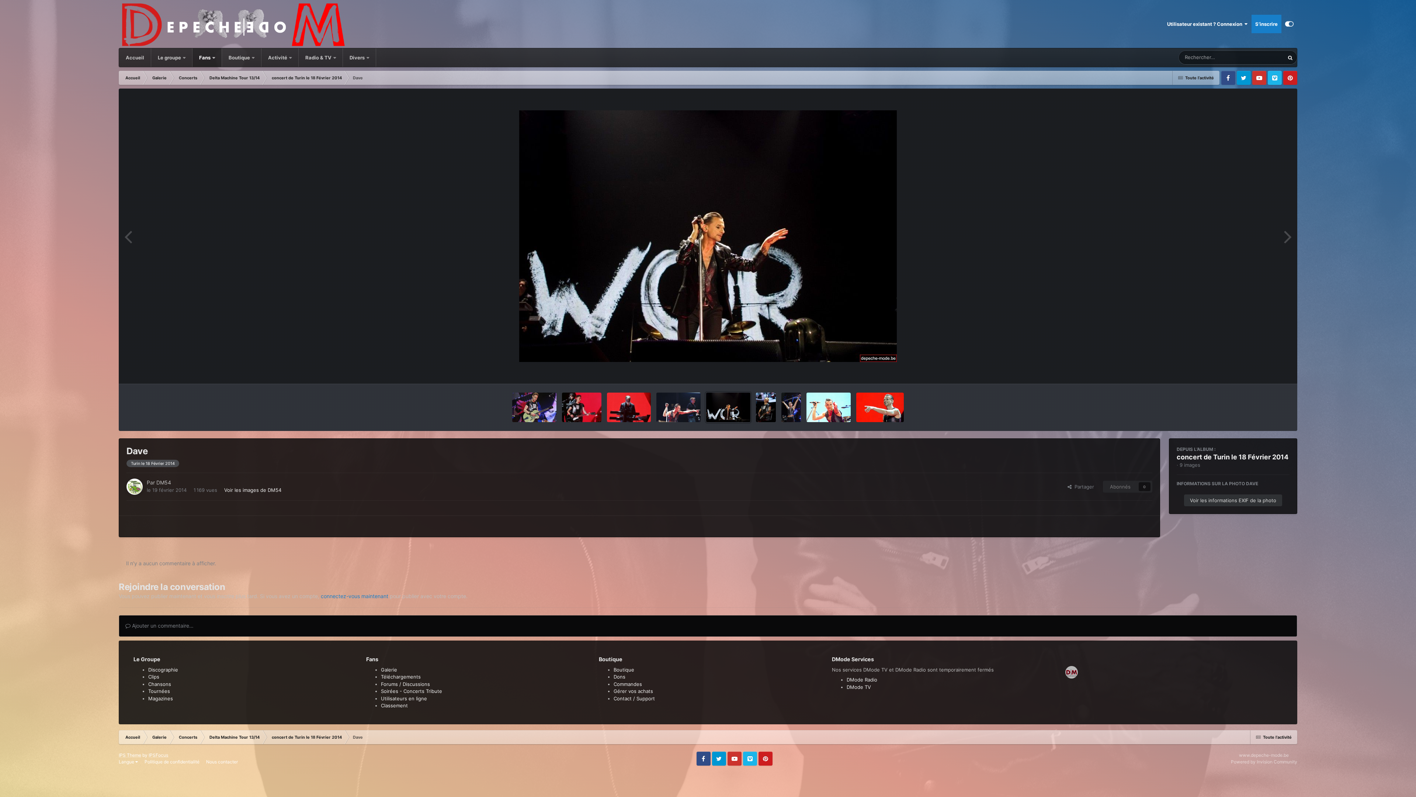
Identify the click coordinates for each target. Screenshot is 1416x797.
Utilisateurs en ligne (404, 698)
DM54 (163, 482)
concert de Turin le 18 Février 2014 (1232, 457)
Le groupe (170, 58)
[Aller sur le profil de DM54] (134, 487)
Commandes (628, 684)
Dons (619, 677)
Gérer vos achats (633, 691)
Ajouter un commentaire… (162, 625)
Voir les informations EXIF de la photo (1233, 500)
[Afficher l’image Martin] (534, 407)
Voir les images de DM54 (252, 490)
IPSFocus (158, 755)
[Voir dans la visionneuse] (708, 236)
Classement (394, 705)
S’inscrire (1266, 24)
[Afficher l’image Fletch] (629, 407)
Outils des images (1260, 370)
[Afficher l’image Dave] (678, 407)
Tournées (159, 691)
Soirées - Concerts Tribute (411, 691)
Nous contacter (222, 762)
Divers (358, 58)
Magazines (160, 698)
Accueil (135, 58)
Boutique (239, 58)
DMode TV (859, 687)
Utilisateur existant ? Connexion (1206, 24)
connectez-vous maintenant (354, 596)
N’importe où (1261, 57)
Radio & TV (319, 58)
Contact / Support (634, 698)
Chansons (159, 684)
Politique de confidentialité (172, 762)
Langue (127, 762)
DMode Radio (862, 680)
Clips (153, 677)
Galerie (389, 670)
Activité (277, 58)
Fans (205, 58)
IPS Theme (130, 755)
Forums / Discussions (405, 684)
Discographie (163, 670)
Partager (1083, 487)
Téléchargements (401, 677)
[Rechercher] (1290, 57)
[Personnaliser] (1289, 24)
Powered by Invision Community (1264, 762)
